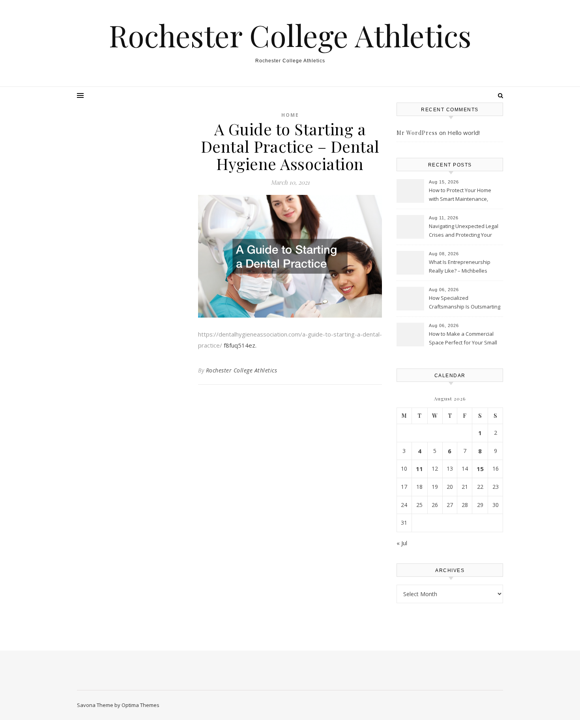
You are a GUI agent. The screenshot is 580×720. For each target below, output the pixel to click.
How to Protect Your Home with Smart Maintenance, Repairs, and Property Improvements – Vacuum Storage (460, 195)
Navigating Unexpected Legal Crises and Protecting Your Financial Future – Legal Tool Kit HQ (463, 231)
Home (290, 115)
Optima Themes (140, 705)
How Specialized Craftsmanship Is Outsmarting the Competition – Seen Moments (464, 303)
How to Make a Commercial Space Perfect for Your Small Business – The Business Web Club (465, 339)
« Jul (402, 543)
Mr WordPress (417, 133)
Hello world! (463, 133)
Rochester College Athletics (290, 35)
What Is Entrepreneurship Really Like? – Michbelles (459, 266)
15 (480, 469)
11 (419, 469)
